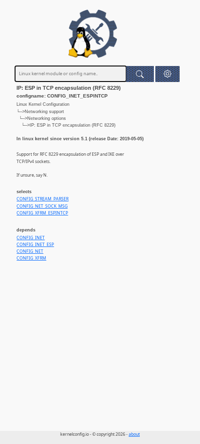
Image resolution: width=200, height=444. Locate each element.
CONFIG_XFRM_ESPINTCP (42, 213)
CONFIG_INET (31, 238)
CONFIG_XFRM (31, 258)
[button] (167, 74)
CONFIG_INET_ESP (35, 244)
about (134, 434)
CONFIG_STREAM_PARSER (42, 199)
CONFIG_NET (30, 251)
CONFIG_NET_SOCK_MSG (42, 206)
